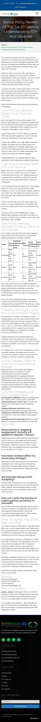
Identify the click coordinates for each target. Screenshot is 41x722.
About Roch (7, 673)
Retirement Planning (10, 651)
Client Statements (20, 7)
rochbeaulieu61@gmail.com (28, 3)
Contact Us (7, 679)
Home (3, 45)
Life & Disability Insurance (12, 658)
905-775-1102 (9, 3)
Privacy (6, 686)
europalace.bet (8, 326)
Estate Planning (8, 661)
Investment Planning (10, 655)
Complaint (7, 689)
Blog (5, 676)
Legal (5, 683)
